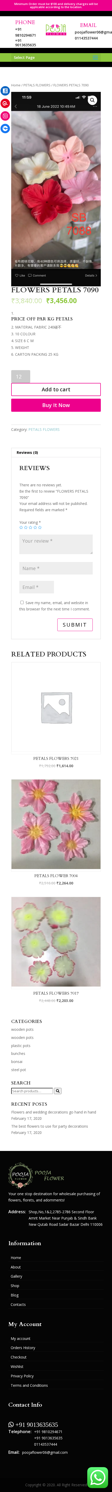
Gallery (16, 1276)
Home (16, 85)
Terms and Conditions (29, 1385)
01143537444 (86, 38)
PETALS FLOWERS (37, 85)
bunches (18, 1053)
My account (20, 1338)
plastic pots (20, 1045)
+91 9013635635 (25, 42)
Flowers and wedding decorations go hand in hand (53, 1112)
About (16, 1267)
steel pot (18, 1069)
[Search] (57, 1091)
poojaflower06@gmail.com (45, 1452)
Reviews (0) (27, 452)
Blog (14, 1295)
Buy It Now (56, 405)
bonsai (16, 1061)
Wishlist (17, 1366)
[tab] (56, 452)
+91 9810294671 (48, 1431)
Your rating (30, 522)
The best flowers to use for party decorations (49, 1126)
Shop (15, 1285)
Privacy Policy (22, 1375)
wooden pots (22, 1029)
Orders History (23, 1347)
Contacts (18, 1304)
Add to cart (56, 389)
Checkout (19, 1357)
